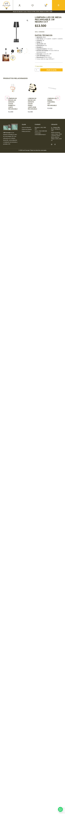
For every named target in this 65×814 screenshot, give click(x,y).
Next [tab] (58, 98)
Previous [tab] (7, 98)
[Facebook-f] (55, 144)
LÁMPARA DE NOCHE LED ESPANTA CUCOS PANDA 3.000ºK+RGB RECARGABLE (32, 104)
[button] (27, 20)
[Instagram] (51, 144)
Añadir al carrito (51, 70)
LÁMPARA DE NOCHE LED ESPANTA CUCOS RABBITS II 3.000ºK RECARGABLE (13, 104)
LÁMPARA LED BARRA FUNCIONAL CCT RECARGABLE (52, 102)
